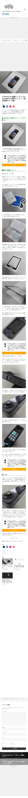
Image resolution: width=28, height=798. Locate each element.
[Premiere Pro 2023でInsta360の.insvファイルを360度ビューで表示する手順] (7, 575)
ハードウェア (19, 698)
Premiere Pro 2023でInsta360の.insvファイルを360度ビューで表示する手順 (7, 580)
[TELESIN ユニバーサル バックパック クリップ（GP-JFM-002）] (7, 561)
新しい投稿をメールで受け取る (8, 746)
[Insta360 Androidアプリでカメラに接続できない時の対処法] (19, 561)
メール (4, 732)
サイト (3, 737)
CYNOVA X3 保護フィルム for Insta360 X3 (12, 148)
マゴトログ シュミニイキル (11, 11)
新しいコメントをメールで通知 (8, 743)
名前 (3, 727)
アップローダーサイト (6, 40)
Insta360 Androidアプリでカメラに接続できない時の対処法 (19, 566)
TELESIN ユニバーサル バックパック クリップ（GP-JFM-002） (7, 566)
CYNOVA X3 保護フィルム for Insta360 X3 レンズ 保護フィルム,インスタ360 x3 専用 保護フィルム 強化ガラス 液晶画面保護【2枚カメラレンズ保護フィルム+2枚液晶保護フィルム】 (16, 158)
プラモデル (15, 40)
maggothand (12, 698)
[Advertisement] (14, 28)
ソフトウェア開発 (23, 40)
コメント (4, 711)
